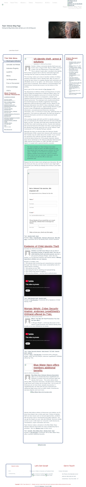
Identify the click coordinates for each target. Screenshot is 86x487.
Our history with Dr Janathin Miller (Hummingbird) (73, 73)
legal (37, 236)
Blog (31, 237)
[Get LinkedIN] (39, 475)
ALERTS (9, 72)
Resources (39, 2)
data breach (45, 351)
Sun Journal (47, 89)
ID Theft (52, 351)
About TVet (14, 2)
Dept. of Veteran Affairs (9, 102)
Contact (54, 2)
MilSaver (71, 65)
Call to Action (72, 90)
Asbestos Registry (12, 68)
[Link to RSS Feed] (49, 475)
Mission (23, 2)
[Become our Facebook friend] (38, 473)
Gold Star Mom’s (8, 122)
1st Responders (11, 79)
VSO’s (8, 90)
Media (8, 75)
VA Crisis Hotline (8, 99)
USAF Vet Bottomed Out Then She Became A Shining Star (74, 86)
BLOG (47, 2)
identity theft (31, 236)
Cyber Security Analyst (34, 351)
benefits (30, 430)
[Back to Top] (42, 445)
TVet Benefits (37, 237)
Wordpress (42, 486)
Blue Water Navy (38, 430)
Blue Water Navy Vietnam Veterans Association (45, 375)
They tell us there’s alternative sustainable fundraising (74, 79)
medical (30, 353)
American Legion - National (10, 111)
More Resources (8, 129)
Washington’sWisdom (13, 61)
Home (6, 2)
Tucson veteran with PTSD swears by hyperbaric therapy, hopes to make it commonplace (29, 50)
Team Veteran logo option (75, 93)
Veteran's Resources (48, 237)
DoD (5, 125)
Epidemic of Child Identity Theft (41, 246)
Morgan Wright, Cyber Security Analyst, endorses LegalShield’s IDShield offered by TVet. (42, 311)
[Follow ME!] (49, 473)
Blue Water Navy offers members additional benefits (46, 368)
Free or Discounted (12, 83)
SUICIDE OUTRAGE (13, 64)
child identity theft (33, 298)
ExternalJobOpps (12, 87)
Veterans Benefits (8, 108)
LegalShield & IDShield (9, 97)
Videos (31, 2)
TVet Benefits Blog (12, 473)
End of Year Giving (73, 69)
